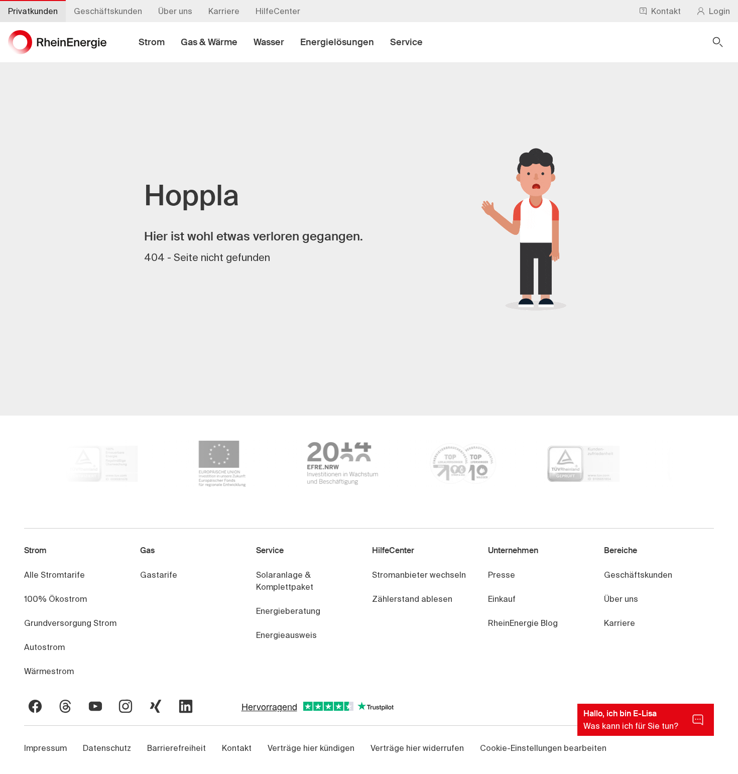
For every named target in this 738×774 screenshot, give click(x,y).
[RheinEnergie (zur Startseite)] (57, 42)
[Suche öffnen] (718, 42)
